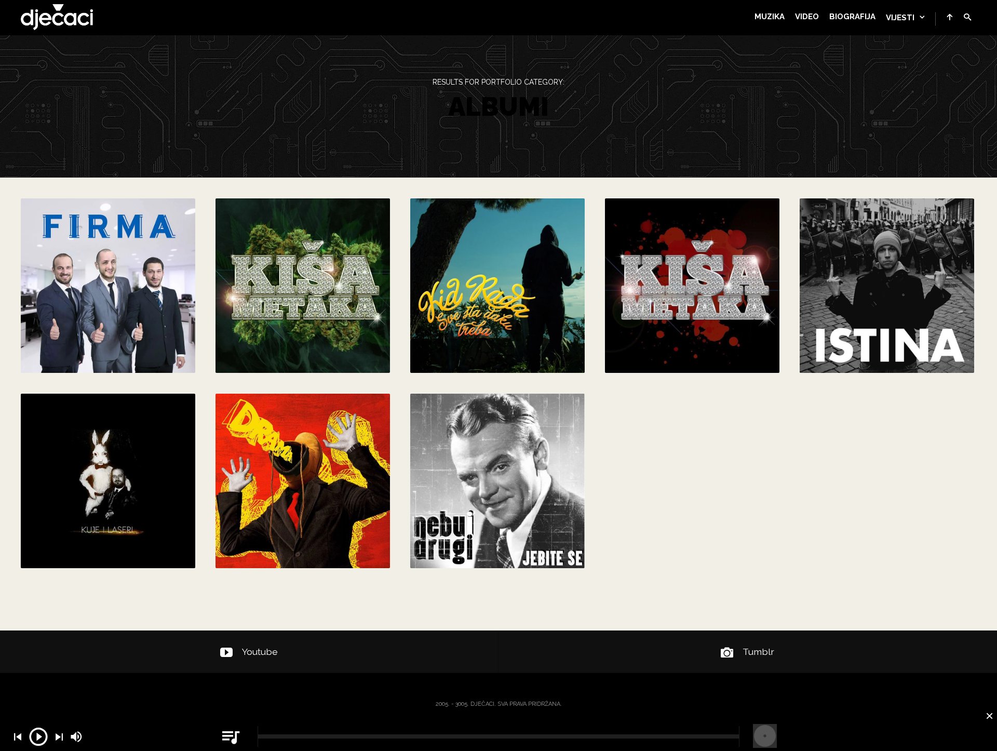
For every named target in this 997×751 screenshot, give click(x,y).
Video (807, 16)
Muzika (770, 16)
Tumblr (758, 651)
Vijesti (900, 17)
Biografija (852, 16)
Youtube (260, 651)
